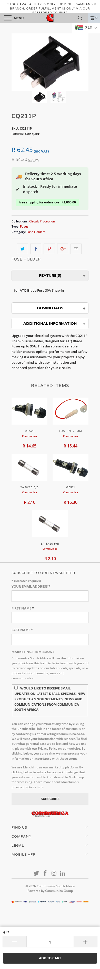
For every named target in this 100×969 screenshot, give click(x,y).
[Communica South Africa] (50, 18)
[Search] (82, 18)
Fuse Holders (35, 232)
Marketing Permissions (33, 651)
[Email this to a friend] (76, 249)
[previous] (16, 62)
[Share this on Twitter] (22, 249)
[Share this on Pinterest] (49, 249)
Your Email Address (31, 586)
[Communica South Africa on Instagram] (54, 873)
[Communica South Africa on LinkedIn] (63, 873)
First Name (23, 608)
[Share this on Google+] (62, 249)
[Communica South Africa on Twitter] (36, 873)
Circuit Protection (42, 221)
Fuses (24, 226)
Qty (6, 931)
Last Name (22, 629)
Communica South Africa (56, 886)
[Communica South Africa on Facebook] (45, 873)
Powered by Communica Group (50, 891)
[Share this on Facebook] (35, 249)
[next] (83, 62)
